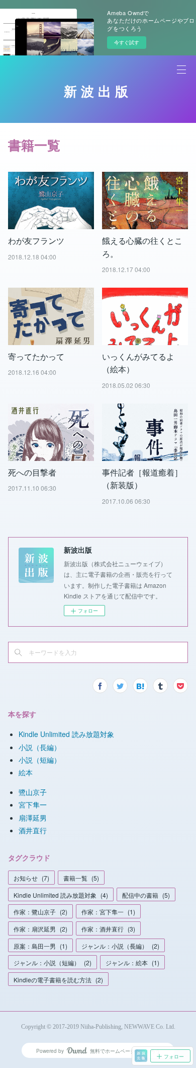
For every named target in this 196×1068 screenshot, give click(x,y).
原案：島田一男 (40, 946)
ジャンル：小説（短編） (52, 962)
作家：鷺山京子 (40, 911)
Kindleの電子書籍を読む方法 (58, 979)
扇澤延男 (33, 818)
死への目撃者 (32, 472)
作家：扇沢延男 (40, 928)
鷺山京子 (33, 792)
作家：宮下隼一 (108, 911)
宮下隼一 (33, 804)
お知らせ (31, 878)
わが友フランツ (36, 240)
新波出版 (98, 92)
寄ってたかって (36, 356)
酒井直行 (33, 830)
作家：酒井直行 (108, 928)
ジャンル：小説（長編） (120, 946)
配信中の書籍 (146, 895)
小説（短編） (40, 760)
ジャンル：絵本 (132, 962)
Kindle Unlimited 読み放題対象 (66, 734)
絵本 (26, 772)
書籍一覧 (81, 878)
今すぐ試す (126, 42)
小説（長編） (40, 747)
